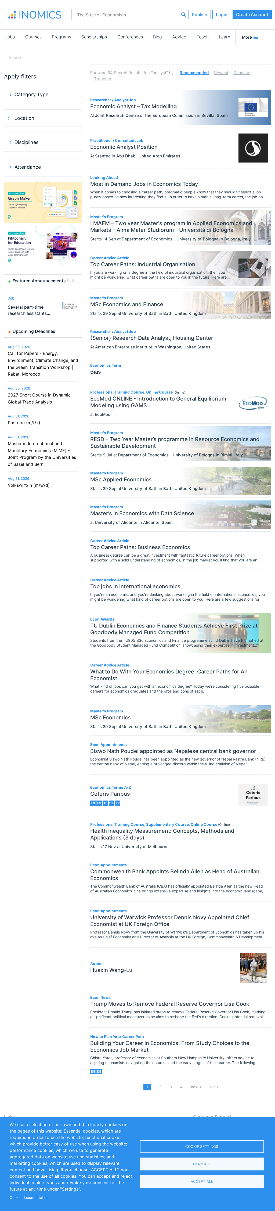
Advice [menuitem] (179, 36)
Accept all (202, 1181)
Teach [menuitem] (203, 36)
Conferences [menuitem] (130, 36)
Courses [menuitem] (33, 36)
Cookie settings (201, 1146)
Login (221, 14)
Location (24, 118)
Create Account (252, 14)
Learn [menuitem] (224, 36)
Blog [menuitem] (157, 36)
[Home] (34, 14)
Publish (199, 14)
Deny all (202, 1164)
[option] (43, 305)
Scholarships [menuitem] (94, 36)
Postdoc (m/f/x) (24, 422)
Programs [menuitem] (61, 36)
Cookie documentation (29, 1197)
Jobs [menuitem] (10, 36)
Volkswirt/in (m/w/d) (29, 485)
